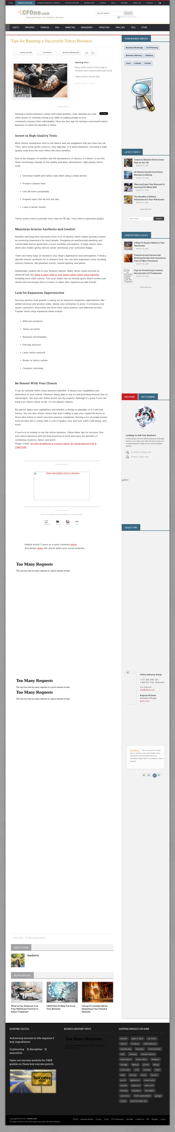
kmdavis (33, 955)
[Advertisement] (62, 872)
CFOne (10, 3)
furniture (135, 1043)
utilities (123, 1043)
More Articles (145, 209)
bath (122, 1054)
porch (123, 1080)
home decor (125, 1059)
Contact (149, 3)
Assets (16, 27)
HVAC (157, 1069)
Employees (30, 27)
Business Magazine (25, 3)
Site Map (129, 1119)
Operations (104, 27)
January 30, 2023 (26, 52)
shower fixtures (148, 1054)
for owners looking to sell (141, 452)
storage (123, 1064)
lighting (135, 1064)
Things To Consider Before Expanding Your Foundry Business (94, 1009)
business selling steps (140, 457)
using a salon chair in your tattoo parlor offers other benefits (66, 274)
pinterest (93, 88)
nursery (133, 1075)
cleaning (132, 1054)
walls (122, 1075)
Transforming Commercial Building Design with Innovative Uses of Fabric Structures (150, 258)
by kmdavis (47, 52)
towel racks (149, 1080)
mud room (125, 1069)
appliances (135, 1080)
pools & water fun (139, 1101)
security (146, 1069)
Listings (103, 3)
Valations (149, 55)
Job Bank (124, 3)
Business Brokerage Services (49, 3)
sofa (137, 1069)
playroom (136, 1085)
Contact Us (139, 1119)
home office (141, 1059)
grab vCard (144, 701)
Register (155, 1119)
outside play (125, 1049)
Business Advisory (72, 3)
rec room (152, 1038)
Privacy (98, 1119)
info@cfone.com (147, 690)
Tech (133, 27)
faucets (154, 1075)
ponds (146, 1064)
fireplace (155, 1059)
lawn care (149, 1085)
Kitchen (123, 1038)
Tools (113, 3)
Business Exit (89, 3)
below (74, 544)
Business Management (71, 52)
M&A (57, 27)
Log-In (163, 1119)
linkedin (77, 88)
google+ (60, 918)
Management (87, 27)
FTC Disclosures (117, 1119)
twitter (82, 88)
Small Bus (120, 27)
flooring (123, 1090)
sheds (143, 1075)
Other (144, 27)
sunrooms (124, 1095)
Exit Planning (152, 48)
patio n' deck (137, 1038)
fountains (136, 1090)
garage (158, 1095)
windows (140, 1049)
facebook (88, 88)
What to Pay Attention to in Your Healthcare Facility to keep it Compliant (24, 1009)
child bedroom (150, 1043)
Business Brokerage (134, 48)
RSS (148, 1119)
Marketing (70, 27)
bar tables (149, 1090)
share (40, 548)
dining (156, 1064)
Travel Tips (137, 3)
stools (123, 1101)
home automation (142, 1095)
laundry (123, 1085)
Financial (45, 27)
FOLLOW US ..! (135, 750)
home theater (154, 1049)
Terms (106, 1119)
